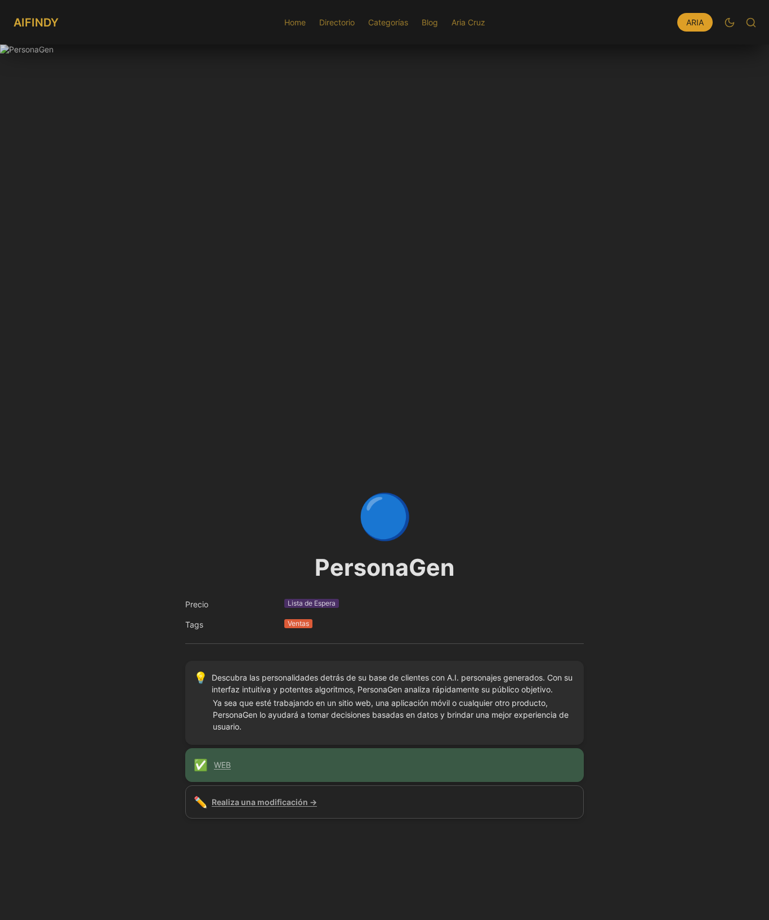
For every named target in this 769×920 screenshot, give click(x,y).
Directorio (337, 22)
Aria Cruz (468, 22)
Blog (430, 22)
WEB (222, 765)
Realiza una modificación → (264, 802)
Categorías (388, 22)
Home (295, 22)
